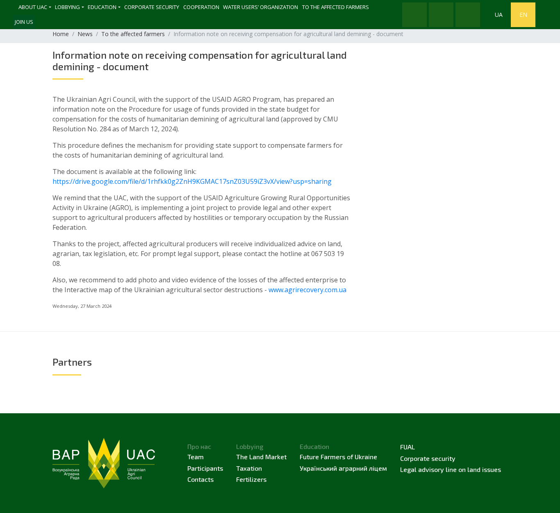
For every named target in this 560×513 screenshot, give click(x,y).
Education (102, 7)
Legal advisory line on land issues (450, 469)
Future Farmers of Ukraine (338, 456)
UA (499, 14)
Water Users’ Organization (260, 7)
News (85, 34)
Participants (205, 468)
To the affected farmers (335, 7)
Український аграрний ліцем (343, 468)
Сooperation (201, 7)
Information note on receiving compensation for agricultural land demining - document (199, 60)
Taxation (249, 468)
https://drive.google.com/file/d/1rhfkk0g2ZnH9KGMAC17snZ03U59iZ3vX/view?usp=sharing (192, 181)
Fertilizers (251, 479)
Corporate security (151, 7)
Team (195, 456)
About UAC (32, 7)
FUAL (407, 447)
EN (523, 14)
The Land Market (261, 456)
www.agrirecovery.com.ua (307, 289)
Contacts (200, 479)
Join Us (24, 21)
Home (60, 34)
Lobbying (67, 7)
